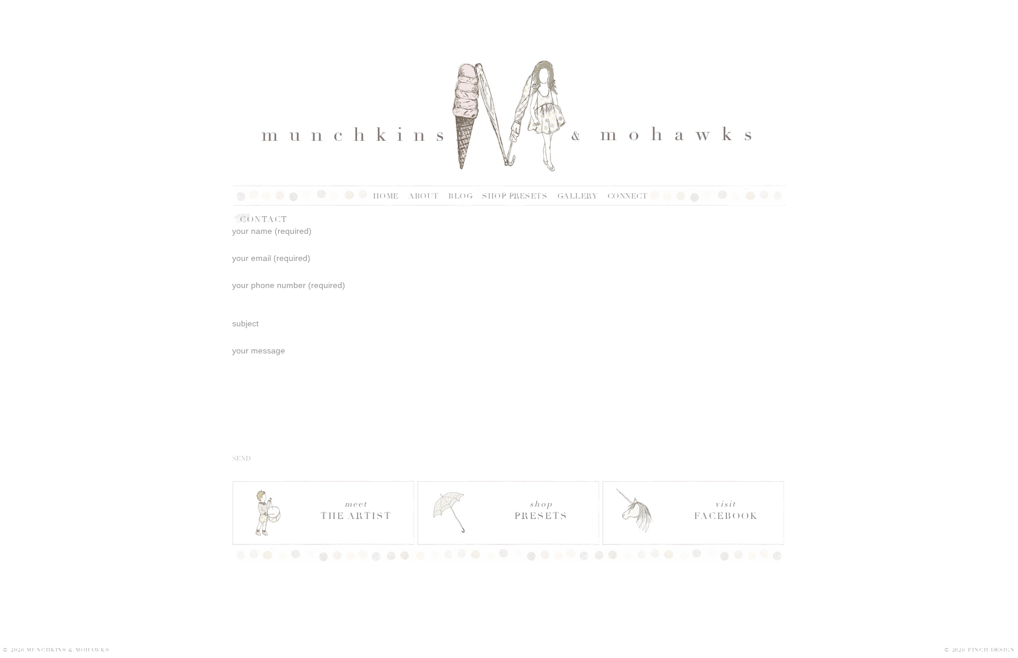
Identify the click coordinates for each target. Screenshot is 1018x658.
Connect (627, 196)
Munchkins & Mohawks (68, 649)
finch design (991, 649)
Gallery (577, 196)
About (423, 196)
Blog (460, 196)
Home (386, 196)
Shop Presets (514, 196)
